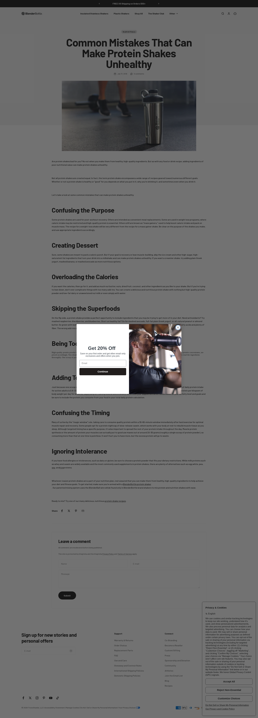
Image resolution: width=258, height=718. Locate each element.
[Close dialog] (178, 327)
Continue (103, 371)
